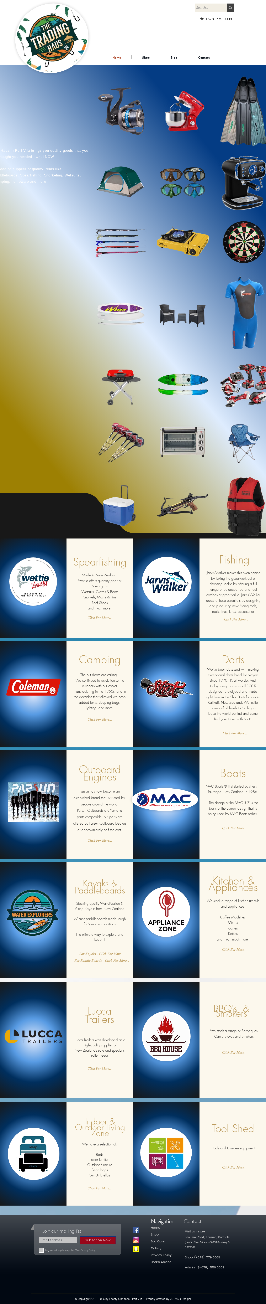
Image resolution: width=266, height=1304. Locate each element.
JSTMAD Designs (181, 1298)
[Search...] (230, 8)
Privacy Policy (161, 1255)
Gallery (156, 1248)
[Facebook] (136, 1230)
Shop (155, 1234)
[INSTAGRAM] (136, 1240)
